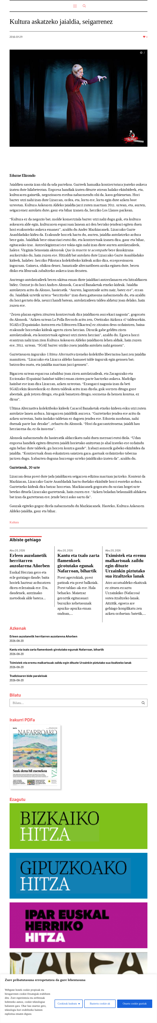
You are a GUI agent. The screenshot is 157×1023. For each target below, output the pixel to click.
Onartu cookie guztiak (135, 1003)
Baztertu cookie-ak (100, 1003)
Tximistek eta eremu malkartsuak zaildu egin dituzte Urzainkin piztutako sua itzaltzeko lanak (125, 565)
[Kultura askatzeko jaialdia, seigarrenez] (78, 98)
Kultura (14, 522)
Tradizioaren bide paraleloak (28, 676)
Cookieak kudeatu (67, 1003)
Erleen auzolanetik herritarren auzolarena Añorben (30, 560)
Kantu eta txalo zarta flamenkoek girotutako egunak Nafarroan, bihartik (78, 563)
